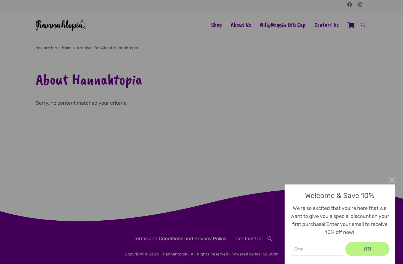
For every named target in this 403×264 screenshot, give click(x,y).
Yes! (367, 249)
